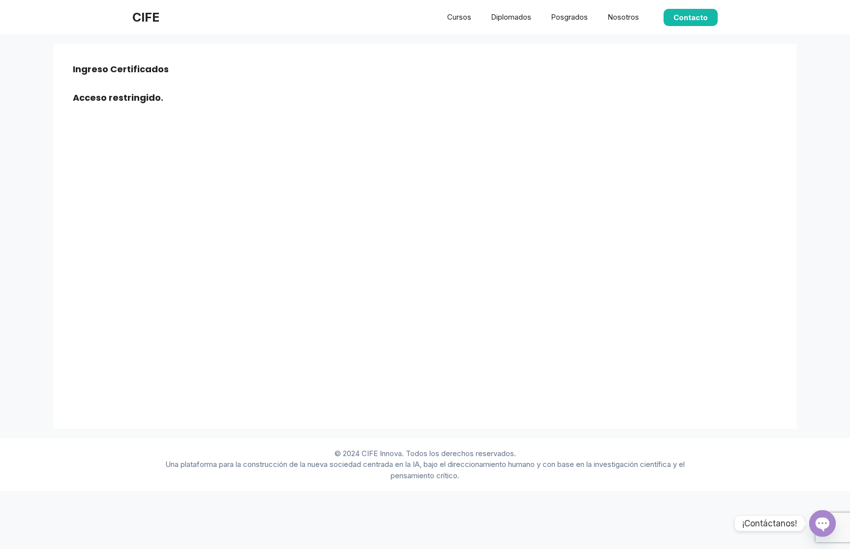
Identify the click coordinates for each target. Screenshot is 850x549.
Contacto (690, 17)
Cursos (459, 17)
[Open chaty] (822, 523)
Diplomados (511, 17)
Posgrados (569, 17)
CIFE (145, 17)
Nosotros (623, 17)
